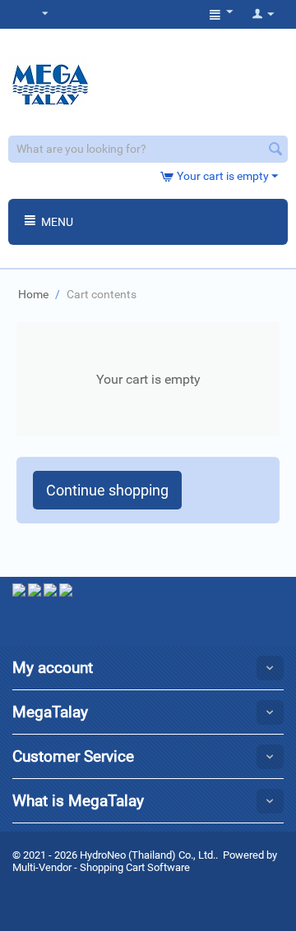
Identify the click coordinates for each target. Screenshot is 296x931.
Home (33, 294)
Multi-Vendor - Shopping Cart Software (101, 867)
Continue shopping (107, 490)
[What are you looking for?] (275, 150)
